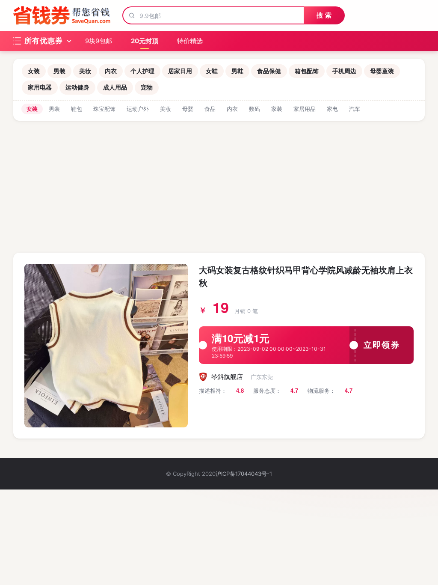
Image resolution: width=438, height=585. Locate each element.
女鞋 (212, 71)
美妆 (85, 71)
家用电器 (40, 87)
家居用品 (304, 108)
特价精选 (190, 41)
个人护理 (142, 71)
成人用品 (115, 87)
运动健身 (77, 87)
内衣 (111, 71)
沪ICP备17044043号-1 (244, 473)
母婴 (187, 108)
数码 (254, 108)
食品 (210, 108)
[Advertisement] (219, 185)
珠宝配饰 (104, 108)
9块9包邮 (98, 41)
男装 (59, 71)
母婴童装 (382, 71)
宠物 (147, 87)
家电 (332, 108)
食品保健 (269, 71)
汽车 (354, 108)
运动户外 (138, 108)
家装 (276, 108)
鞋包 (76, 108)
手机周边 (344, 71)
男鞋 (237, 71)
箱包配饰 (307, 71)
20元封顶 (144, 41)
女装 (34, 71)
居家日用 (180, 71)
